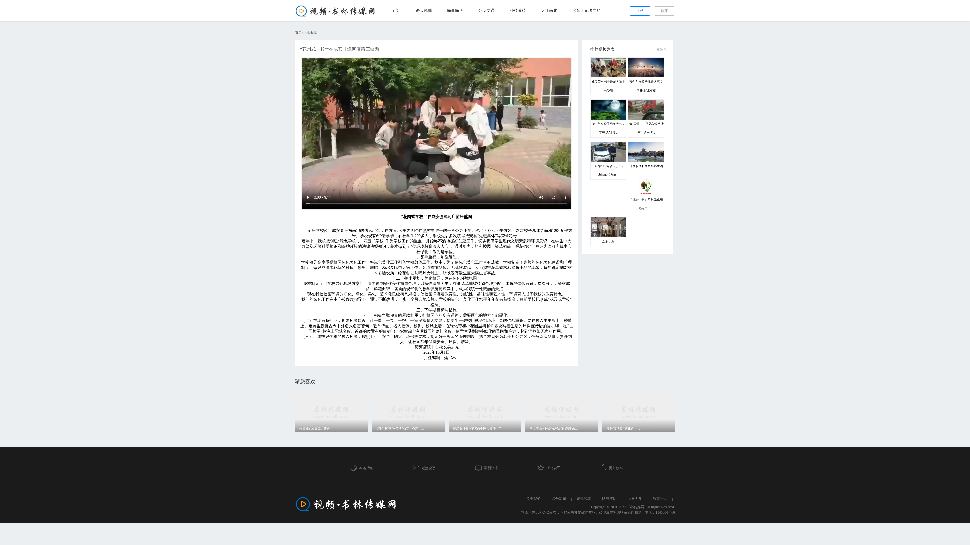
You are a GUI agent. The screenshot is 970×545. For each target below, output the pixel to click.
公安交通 (486, 10)
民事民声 (455, 10)
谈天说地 (424, 10)
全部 (396, 10)
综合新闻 (559, 499)
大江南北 (549, 10)
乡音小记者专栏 (586, 10)
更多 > (661, 49)
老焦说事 (584, 499)
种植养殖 (518, 10)
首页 (298, 32)
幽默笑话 (609, 499)
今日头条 (634, 499)
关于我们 (533, 499)
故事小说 (660, 499)
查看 (358, 398)
